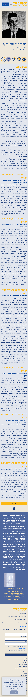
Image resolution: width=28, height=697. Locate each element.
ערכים (25, 673)
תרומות (25, 660)
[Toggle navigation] (10, 4)
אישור (14, 692)
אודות (25, 658)
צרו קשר (25, 662)
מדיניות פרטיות (23, 664)
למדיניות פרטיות (23, 648)
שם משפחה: (24, 637)
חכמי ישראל (24, 675)
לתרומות (14, 503)
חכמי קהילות (23, 671)
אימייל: (25, 641)
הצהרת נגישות (23, 667)
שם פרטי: (24, 632)
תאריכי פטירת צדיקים (21, 669)
